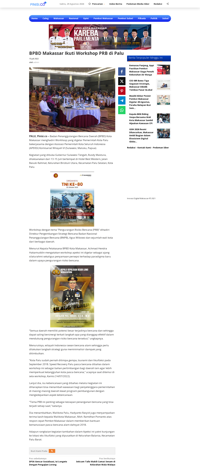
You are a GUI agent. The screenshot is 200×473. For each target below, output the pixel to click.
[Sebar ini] (121, 71)
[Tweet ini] (121, 81)
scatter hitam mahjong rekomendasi (149, 150)
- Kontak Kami (143, 147)
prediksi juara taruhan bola (143, 192)
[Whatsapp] (121, 110)
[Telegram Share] (121, 100)
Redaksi (131, 147)
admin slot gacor (138, 168)
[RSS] (52, 451)
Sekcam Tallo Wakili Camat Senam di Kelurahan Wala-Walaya (95, 461)
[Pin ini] (121, 91)
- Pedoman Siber (160, 147)
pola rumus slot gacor (141, 162)
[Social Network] (167, 4)
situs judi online (137, 174)
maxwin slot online (139, 156)
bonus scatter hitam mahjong (145, 180)
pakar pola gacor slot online (144, 186)
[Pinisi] (38, 3)
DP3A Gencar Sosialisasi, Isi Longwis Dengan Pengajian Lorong (48, 461)
